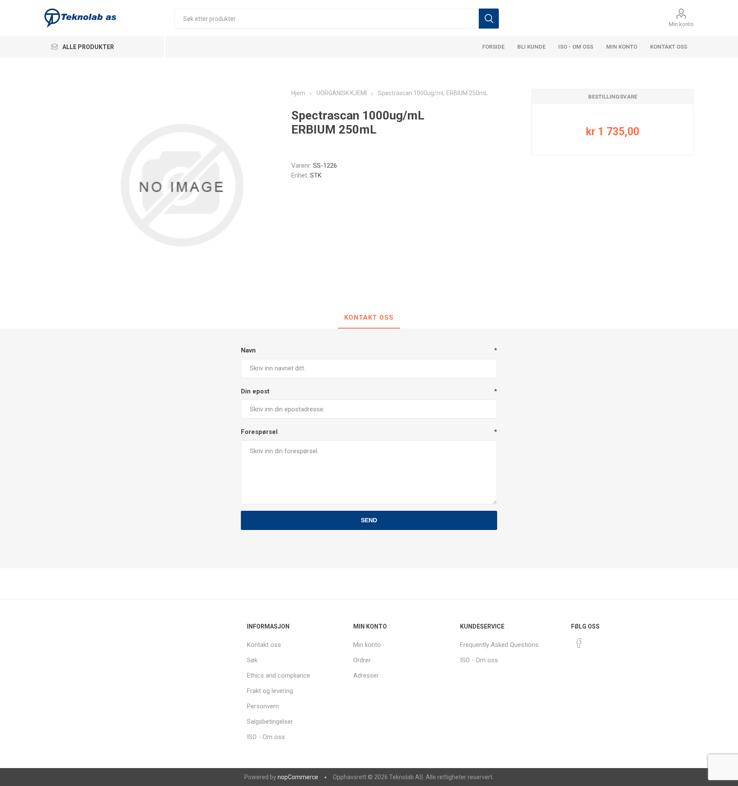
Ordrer (362, 660)
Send (369, 520)
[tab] (369, 318)
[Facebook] (579, 643)
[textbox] (326, 19)
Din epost (255, 391)
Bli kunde (531, 47)
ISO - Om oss (575, 47)
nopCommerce (298, 777)
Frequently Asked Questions (499, 645)
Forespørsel (259, 432)
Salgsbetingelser (270, 721)
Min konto (681, 24)
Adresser (366, 675)
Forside (493, 47)
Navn (248, 350)
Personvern (263, 706)
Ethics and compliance (278, 675)
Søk (489, 19)
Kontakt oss (668, 47)
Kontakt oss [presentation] (369, 317)
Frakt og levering (270, 691)
